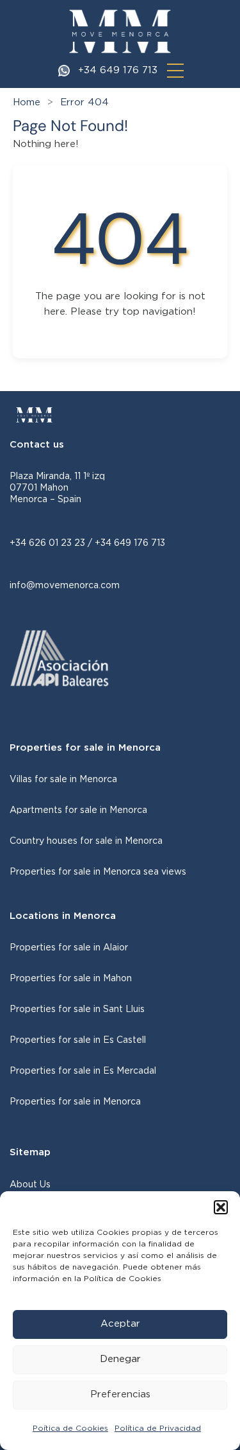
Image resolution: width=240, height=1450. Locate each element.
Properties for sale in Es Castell (78, 1040)
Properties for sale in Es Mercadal (83, 1071)
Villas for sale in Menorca (63, 779)
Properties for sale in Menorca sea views (98, 872)
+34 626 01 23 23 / (52, 543)
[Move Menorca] (120, 31)
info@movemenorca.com (65, 585)
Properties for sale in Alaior (69, 947)
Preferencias (120, 1394)
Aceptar (120, 1324)
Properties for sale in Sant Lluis (77, 1009)
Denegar (120, 1359)
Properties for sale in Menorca (75, 1101)
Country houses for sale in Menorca (86, 841)
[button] (220, 1207)
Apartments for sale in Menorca (78, 810)
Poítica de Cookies (70, 1428)
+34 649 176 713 (117, 70)
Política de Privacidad (158, 1428)
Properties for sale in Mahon (71, 978)
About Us (30, 1184)
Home (26, 102)
